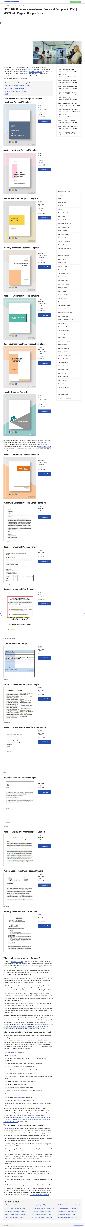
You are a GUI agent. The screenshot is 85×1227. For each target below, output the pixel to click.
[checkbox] (2, 1)
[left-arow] (1, 613)
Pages (41, 308)
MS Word (41, 306)
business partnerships (35, 71)
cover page (11, 1052)
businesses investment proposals (29, 74)
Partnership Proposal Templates (39, 1194)
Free (75, 1)
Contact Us (5, 1225)
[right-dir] (83, 613)
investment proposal (17, 961)
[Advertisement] (42, 28)
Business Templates (13, 5)
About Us (12, 1225)
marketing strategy (19, 1097)
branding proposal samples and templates (26, 1026)
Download (44, 121)
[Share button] (2, 22)
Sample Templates (78, 1225)
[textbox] (81, 2)
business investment (44, 446)
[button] (82, 1)
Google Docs (43, 303)
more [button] (6, 93)
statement (17, 988)
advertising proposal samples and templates (37, 1117)
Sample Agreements (24, 5)
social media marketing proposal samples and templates (20, 1119)
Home (4, 5)
